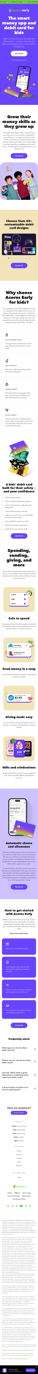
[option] (19, 244)
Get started (19, 53)
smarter (19, 1141)
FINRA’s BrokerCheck (28, 1350)
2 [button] (11, 258)
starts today (19, 1130)
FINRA (3, 1230)
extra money (19, 1133)
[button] (30, 1206)
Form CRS (19, 1350)
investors (19, 1137)
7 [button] (26, 258)
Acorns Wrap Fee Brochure (9, 1350)
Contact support (19, 1113)
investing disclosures (7, 1234)
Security (19, 1154)
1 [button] (8, 258)
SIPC (7, 1230)
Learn (19, 1177)
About (19, 1151)
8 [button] (29, 258)
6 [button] (23, 258)
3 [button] (14, 258)
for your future (19, 1126)
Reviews (19, 1165)
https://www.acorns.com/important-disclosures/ (20, 1355)
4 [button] (17, 258)
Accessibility (24, 1358)
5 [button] (20, 258)
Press (19, 1162)
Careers (19, 1158)
